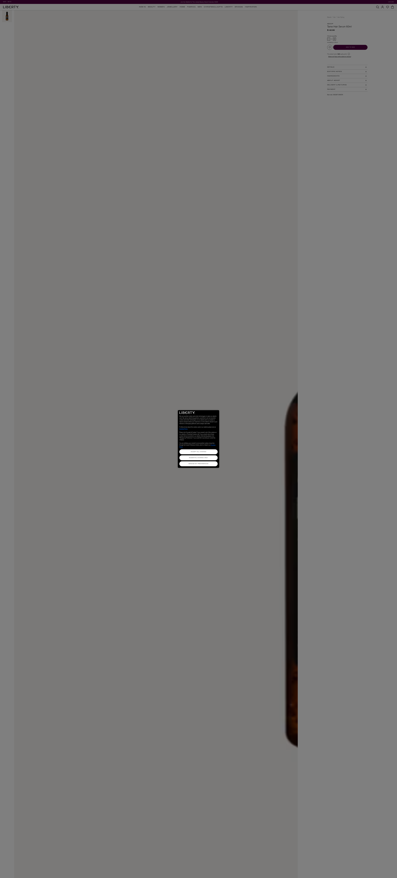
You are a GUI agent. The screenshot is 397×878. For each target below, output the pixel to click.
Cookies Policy (183, 429)
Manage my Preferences (198, 463)
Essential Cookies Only (198, 457)
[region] (198, 439)
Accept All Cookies (198, 451)
